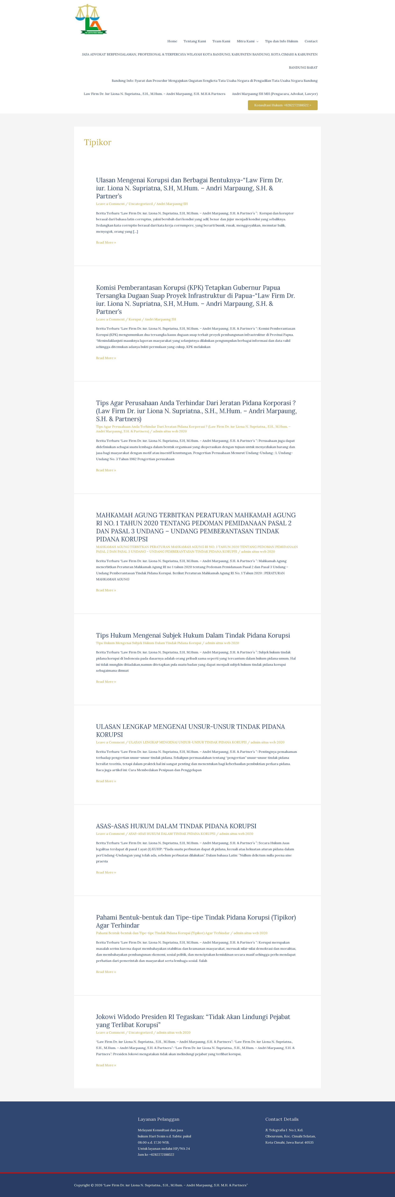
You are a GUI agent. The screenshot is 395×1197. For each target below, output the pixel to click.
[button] (283, 105)
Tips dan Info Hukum (281, 41)
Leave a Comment (110, 204)
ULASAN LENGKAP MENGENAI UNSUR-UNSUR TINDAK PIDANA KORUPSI (188, 742)
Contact (311, 41)
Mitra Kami (245, 41)
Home (172, 41)
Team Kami (221, 41)
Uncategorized (141, 204)
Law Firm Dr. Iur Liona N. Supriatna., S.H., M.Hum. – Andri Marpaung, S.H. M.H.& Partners (154, 94)
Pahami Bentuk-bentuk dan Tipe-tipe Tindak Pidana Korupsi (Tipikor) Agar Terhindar (163, 933)
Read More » (106, 243)
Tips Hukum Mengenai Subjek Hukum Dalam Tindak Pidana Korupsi (193, 635)
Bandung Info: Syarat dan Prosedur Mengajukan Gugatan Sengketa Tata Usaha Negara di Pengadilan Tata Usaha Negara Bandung (215, 81)
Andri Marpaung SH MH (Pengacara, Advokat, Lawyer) (275, 94)
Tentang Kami (195, 41)
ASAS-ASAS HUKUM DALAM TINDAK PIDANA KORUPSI (176, 826)
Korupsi (135, 319)
